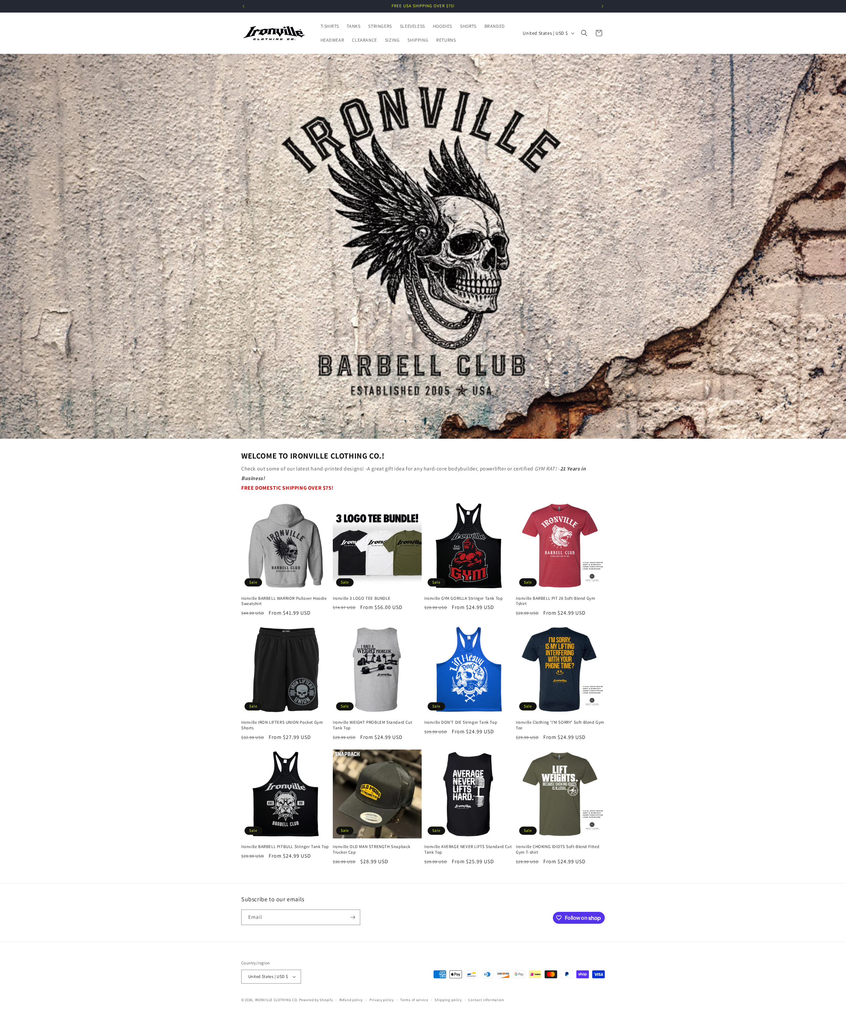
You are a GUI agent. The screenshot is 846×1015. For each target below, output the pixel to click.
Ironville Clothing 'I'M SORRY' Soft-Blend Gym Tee (560, 725)
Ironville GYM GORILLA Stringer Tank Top (463, 598)
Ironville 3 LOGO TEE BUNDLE (361, 598)
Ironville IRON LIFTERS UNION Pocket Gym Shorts (282, 725)
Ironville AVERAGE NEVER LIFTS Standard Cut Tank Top (468, 849)
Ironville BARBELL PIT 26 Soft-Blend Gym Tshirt (555, 601)
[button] (584, 33)
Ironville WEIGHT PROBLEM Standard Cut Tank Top (372, 725)
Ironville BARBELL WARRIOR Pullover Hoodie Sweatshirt (284, 601)
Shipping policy (448, 999)
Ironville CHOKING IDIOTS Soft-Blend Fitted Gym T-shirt (557, 849)
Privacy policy (381, 999)
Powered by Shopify (316, 999)
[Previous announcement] (243, 6)
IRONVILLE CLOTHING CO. (276, 999)
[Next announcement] (602, 6)
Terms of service (414, 999)
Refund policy (351, 999)
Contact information (486, 999)
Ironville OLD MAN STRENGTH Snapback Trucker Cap (371, 849)
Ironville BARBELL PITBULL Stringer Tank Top (285, 846)
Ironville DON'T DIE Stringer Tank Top (460, 722)
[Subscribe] (352, 917)
